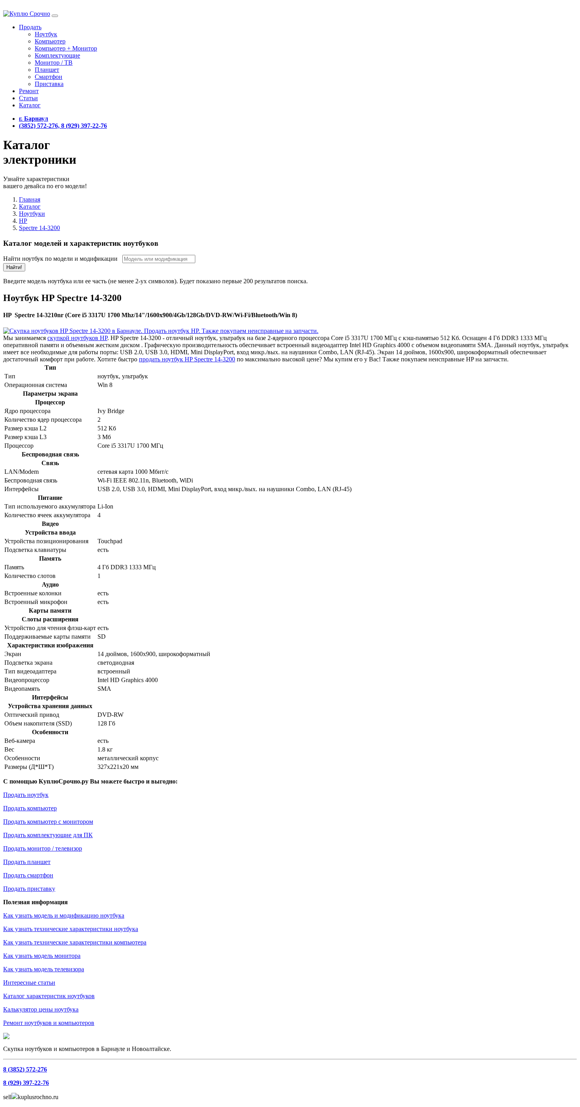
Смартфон (48, 76)
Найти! (14, 267)
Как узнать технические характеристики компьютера (74, 942)
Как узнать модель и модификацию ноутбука (63, 915)
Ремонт (29, 91)
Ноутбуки (32, 213)
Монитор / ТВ (54, 62)
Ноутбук (46, 34)
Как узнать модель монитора (41, 955)
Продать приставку (29, 888)
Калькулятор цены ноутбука (41, 1009)
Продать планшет (27, 861)
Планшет (47, 69)
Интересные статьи (29, 982)
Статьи (28, 98)
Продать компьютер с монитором (48, 821)
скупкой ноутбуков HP (77, 338)
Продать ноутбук (26, 794)
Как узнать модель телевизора (43, 969)
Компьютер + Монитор (66, 48)
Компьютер (50, 41)
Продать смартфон (28, 875)
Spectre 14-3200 (39, 227)
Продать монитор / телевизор (42, 848)
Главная (29, 199)
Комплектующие (57, 55)
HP (23, 220)
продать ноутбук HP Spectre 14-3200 (187, 359)
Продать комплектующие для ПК (48, 835)
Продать (30, 27)
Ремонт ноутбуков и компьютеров (48, 1022)
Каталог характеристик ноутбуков (49, 996)
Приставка (49, 83)
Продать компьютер (30, 808)
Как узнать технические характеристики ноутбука (70, 929)
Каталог (30, 105)
